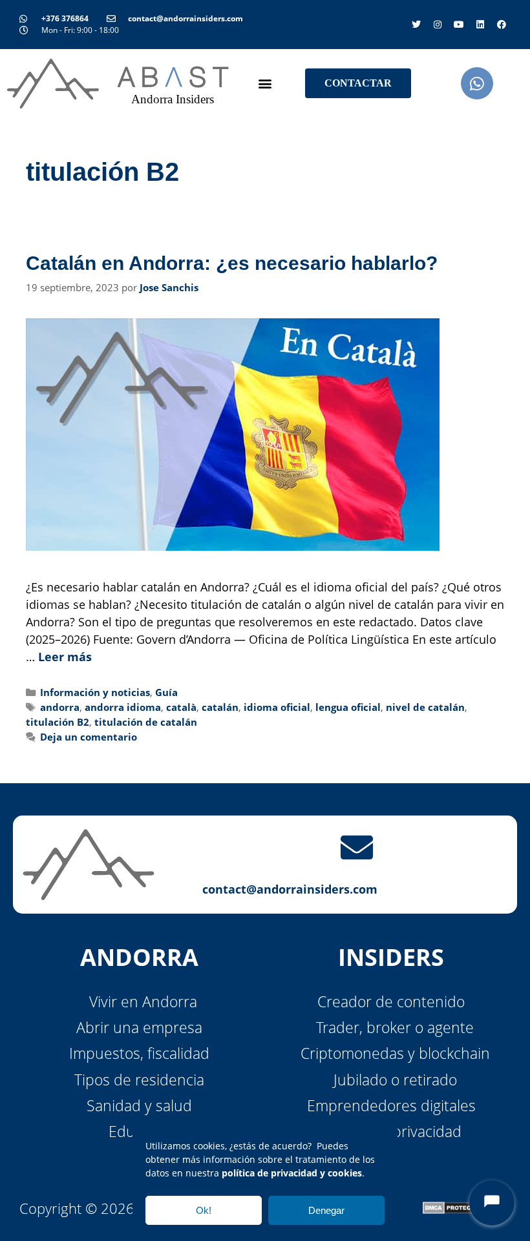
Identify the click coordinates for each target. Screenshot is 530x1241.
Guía (166, 692)
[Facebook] (502, 24)
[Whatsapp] (477, 83)
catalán (220, 707)
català (181, 707)
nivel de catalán (425, 707)
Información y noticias (95, 692)
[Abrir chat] (491, 1203)
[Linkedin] (480, 24)
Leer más (65, 656)
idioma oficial (277, 707)
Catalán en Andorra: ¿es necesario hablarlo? (232, 263)
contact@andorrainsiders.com (289, 889)
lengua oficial (348, 707)
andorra (60, 707)
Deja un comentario (88, 736)
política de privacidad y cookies (292, 1173)
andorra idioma (123, 707)
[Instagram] (438, 24)
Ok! (203, 1210)
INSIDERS (391, 957)
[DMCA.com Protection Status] (454, 1208)
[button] (265, 83)
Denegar (326, 1210)
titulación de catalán (145, 721)
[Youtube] (459, 24)
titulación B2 (57, 721)
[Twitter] (416, 24)
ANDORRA (139, 957)
